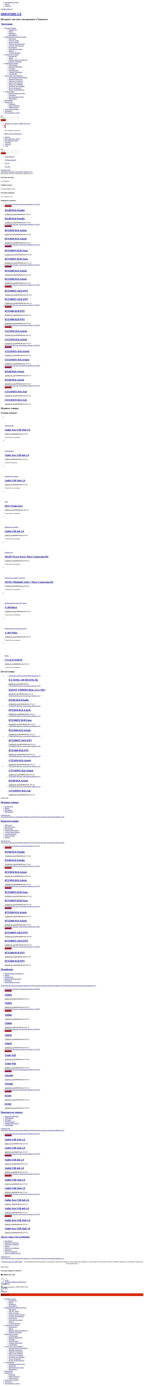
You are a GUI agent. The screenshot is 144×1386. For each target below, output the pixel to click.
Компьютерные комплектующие (15, 603)
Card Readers (13, 74)
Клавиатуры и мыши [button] (12, 54)
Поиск (3, 120)
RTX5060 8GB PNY (15, 311)
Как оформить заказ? (12, 2)
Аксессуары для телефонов (15, 1237)
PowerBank (8, 1241)
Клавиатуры (13, 30)
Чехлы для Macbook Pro (12, 1253)
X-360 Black (11, 607)
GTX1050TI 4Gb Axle (16, 391)
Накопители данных (11, 476)
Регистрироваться (15, 134)
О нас (7, 146)
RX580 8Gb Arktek (14, 371)
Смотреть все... (6, 815)
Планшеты (8, 111)
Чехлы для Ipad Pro (11, 1251)
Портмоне (8, 1250)
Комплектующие (10, 821)
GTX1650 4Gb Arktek (16, 331)
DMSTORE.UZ (11, 14)
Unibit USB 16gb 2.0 (15, 480)
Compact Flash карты (15, 72)
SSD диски (12, 39)
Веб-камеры (9, 100)
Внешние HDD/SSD (15, 67)
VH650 (8, 1035)
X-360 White (11, 632)
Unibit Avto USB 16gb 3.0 (17, 430)
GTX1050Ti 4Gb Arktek (17, 351)
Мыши (11, 31)
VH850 (8, 995)
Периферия (7, 969)
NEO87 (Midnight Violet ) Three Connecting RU (29, 582)
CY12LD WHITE (13, 660)
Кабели (7, 1246)
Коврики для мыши (15, 61)
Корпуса (11, 51)
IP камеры (12, 104)
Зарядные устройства (16, 81)
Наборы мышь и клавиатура (18, 60)
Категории (7, 24)
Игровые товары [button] (10, 28)
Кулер (7, 656)
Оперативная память (15, 49)
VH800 (8, 1015)
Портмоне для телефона (17, 86)
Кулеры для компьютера (17, 44)
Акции (7, 4)
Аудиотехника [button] (9, 91)
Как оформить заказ (11, 140)
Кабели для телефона (16, 83)
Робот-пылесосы (14, 106)
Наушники (12, 33)
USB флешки (13, 65)
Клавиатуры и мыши (12, 1325)
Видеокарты (13, 47)
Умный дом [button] (8, 102)
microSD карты (14, 70)
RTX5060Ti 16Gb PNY (16, 291)
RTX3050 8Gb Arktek (16, 230)
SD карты (12, 68)
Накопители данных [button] (11, 63)
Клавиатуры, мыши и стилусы (15, 578)
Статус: (7, 437)
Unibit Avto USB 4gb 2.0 (17, 455)
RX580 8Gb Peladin (15, 210)
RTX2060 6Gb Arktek (16, 270)
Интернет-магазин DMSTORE (12, 1262)
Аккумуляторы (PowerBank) (18, 77)
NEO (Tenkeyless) (14, 506)
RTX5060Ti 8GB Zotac (16, 250)
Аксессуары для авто (12, 109)
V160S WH (10, 1055)
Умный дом (8, 1373)
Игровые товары (10, 802)
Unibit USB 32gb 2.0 (15, 1139)
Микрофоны (13, 35)
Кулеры (7, 837)
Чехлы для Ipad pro (15, 88)
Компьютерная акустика (17, 93)
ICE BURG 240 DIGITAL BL (23, 680)
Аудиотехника (9, 1362)
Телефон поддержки (11, 123)
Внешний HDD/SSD (11, 1116)
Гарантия (8, 6)
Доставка (8, 142)
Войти (7, 134)
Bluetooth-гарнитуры (15, 79)
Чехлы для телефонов (16, 84)
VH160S (9, 1075)
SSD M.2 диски (14, 40)
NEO (6, 502)
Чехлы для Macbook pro (16, 90)
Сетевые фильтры (14, 53)
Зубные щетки (13, 107)
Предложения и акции (12, 113)
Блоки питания (14, 42)
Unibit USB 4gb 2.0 (14, 531)
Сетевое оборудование (16, 46)
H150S (8, 1095)
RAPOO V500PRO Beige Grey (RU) (27, 690)
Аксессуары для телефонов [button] (14, 76)
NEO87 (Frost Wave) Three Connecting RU (27, 556)
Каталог (7, 137)
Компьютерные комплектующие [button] (15, 37)
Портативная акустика (16, 97)
